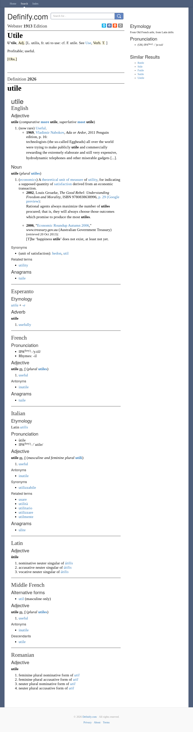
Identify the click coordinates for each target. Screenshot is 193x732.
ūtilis (69, 563)
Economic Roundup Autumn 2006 (63, 225)
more (45, 122)
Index (35, 3)
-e (23, 305)
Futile (141, 70)
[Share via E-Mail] (120, 25)
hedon (56, 253)
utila (14, 305)
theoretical (50, 179)
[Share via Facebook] (109, 25)
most (81, 122)
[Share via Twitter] (104, 25)
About (97, 722)
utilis (24, 427)
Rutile (141, 62)
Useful (41, 128)
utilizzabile (27, 487)
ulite (22, 530)
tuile (22, 278)
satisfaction (63, 184)
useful (23, 375)
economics (28, 179)
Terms (106, 722)
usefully (25, 324)
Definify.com (90, 716)
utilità (23, 504)
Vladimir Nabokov (50, 132)
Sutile (141, 74)
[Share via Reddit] (115, 25)
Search (24, 3)
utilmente (26, 517)
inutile (24, 387)
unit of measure (71, 179)
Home (13, 3)
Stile (140, 66)
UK (140, 44)
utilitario (25, 508)
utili (78, 458)
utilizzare (26, 512)
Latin (164, 32)
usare (23, 499)
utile (22, 642)
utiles (35, 173)
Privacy (87, 722)
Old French (143, 32)
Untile (141, 78)
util (66, 253)
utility (92, 179)
